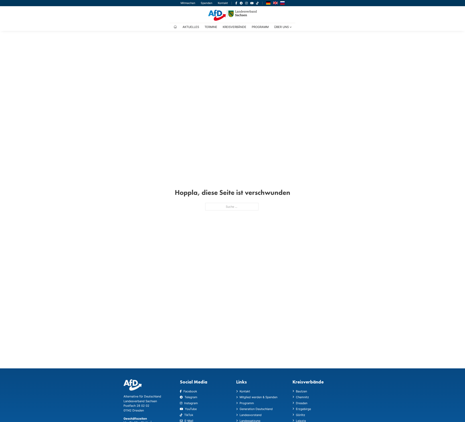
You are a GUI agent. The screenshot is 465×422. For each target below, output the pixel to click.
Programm (260, 27)
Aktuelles (191, 27)
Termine (211, 27)
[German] (268, 3)
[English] (275, 3)
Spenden (206, 3)
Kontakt (223, 3)
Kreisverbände (234, 27)
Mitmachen (188, 3)
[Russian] (282, 3)
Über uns (281, 27)
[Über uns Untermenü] (291, 27)
